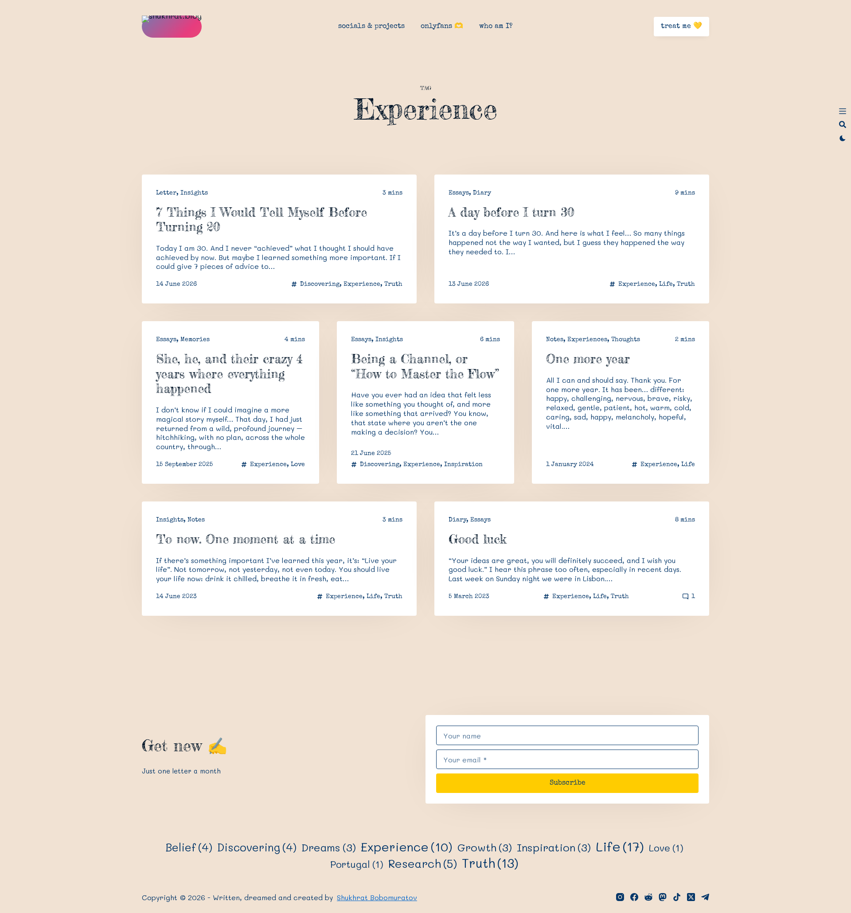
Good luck (477, 539)
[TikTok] (677, 897)
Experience (362, 284)
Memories (195, 340)
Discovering (320, 284)
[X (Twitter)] (691, 897)
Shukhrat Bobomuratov (377, 897)
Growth (484, 847)
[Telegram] (705, 897)
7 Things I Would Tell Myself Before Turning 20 (261, 220)
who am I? (496, 26)
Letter (166, 193)
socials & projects (371, 26)
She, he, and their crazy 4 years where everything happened (229, 373)
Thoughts (625, 340)
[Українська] (843, 151)
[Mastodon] (663, 897)
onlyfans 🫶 (442, 26)
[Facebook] (634, 897)
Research (422, 863)
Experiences (587, 340)
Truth (393, 284)
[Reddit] (648, 897)
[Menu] (842, 111)
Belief (188, 847)
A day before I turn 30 (511, 212)
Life (666, 284)
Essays (459, 193)
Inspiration (463, 465)
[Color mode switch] (843, 138)
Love (298, 465)
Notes (554, 340)
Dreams (328, 847)
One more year (588, 358)
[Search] (842, 124)
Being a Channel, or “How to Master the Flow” (425, 366)
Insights (194, 193)
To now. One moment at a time (245, 539)
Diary (482, 193)
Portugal (356, 864)
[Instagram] (620, 897)
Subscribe (568, 783)
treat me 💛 (681, 26)
